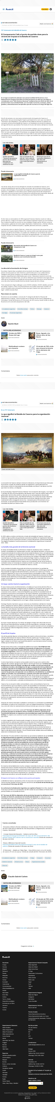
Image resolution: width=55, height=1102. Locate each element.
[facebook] (8, 40)
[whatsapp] (5, 40)
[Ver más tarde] (2, 40)
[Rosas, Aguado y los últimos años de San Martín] (32, 335)
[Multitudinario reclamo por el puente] (4, 348)
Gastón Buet (13, 324)
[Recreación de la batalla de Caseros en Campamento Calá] (7, 248)
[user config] (50, 9)
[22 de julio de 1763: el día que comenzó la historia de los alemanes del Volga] (32, 348)
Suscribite (45, 9)
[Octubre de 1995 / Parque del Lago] (4, 335)
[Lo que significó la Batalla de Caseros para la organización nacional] (7, 177)
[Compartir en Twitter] (10, 40)
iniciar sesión (23, 375)
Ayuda (35, 1095)
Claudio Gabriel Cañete (18, 876)
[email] (13, 40)
